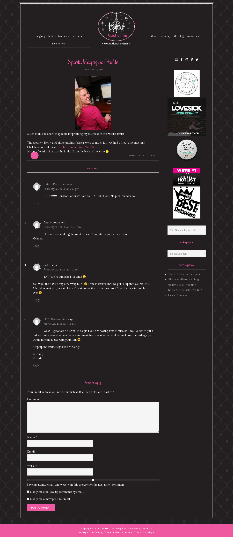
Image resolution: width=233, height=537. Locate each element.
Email (32, 451)
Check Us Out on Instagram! (184, 274)
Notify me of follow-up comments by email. (57, 492)
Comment (33, 399)
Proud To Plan (117, 28)
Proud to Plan (107, 528)
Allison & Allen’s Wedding (183, 279)
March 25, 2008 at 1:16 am (59, 323)
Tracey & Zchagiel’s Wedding (185, 290)
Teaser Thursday (177, 295)
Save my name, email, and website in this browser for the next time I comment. (75, 484)
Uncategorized (150, 155)
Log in (152, 532)
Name (32, 437)
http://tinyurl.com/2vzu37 (78, 147)
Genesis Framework (125, 532)
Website (32, 466)
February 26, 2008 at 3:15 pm (61, 269)
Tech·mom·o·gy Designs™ (139, 528)
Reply (36, 203)
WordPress (142, 532)
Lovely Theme (104, 532)
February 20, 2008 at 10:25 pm (62, 227)
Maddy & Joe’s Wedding (182, 284)
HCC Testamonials (55, 319)
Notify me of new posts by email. (50, 499)
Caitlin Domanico (54, 184)
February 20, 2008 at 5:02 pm (61, 189)
